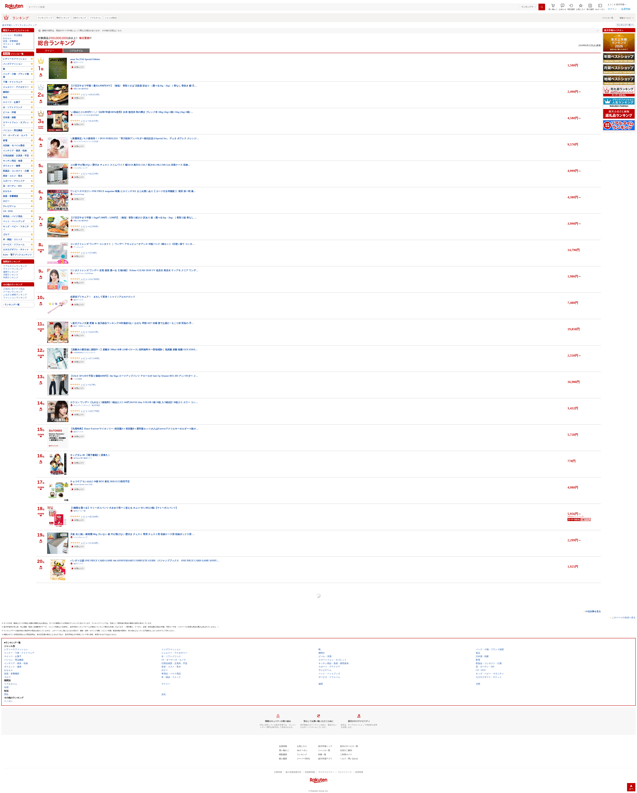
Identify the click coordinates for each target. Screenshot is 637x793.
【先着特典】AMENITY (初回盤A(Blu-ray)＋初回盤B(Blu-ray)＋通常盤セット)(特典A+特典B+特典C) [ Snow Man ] (129, 613)
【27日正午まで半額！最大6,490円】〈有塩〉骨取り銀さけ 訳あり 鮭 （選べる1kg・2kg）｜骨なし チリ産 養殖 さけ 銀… (133, 692)
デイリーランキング (13, 269)
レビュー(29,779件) (90, 411)
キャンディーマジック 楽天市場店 (86, 405)
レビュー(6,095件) (89, 754)
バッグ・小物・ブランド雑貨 (16, 75)
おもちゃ (7, 38)
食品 (5, 47)
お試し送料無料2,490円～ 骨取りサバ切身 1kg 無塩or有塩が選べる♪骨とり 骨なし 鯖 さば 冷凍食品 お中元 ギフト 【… (132, 639)
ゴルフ (6, 234)
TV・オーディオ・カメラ (15, 135)
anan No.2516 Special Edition (85, 59)
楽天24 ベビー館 (79, 511)
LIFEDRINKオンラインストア (84, 352)
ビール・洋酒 (9, 112)
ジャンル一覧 (607, 18)
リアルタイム (95, 18)
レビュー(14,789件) (90, 279)
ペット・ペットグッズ (14, 221)
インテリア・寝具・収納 (15, 150)
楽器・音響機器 (10, 41)
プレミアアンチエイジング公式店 (85, 141)
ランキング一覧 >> (625, 25)
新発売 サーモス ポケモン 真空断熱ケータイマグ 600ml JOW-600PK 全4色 (109, 771)
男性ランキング (62, 18)
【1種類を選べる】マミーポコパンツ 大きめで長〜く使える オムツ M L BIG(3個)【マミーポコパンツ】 (124, 507)
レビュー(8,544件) (89, 516)
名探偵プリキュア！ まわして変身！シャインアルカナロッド (102, 296)
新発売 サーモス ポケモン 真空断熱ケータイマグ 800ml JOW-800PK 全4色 (109, 718)
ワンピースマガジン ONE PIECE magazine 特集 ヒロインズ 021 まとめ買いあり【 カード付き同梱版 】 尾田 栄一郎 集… (133, 191)
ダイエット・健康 (11, 44)
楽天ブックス (78, 62)
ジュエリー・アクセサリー (16, 87)
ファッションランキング (15, 297)
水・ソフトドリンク (12, 107)
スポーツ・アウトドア (14, 181)
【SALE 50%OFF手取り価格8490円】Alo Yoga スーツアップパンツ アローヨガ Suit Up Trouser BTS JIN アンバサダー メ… (134, 376)
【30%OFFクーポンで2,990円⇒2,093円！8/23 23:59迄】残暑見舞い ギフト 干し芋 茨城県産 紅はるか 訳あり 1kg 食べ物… (133, 666)
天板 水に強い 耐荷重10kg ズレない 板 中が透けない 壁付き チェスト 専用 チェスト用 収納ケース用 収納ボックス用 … (132, 534)
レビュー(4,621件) (89, 332)
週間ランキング (10, 272)
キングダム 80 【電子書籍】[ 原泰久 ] (89, 455)
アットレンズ (78, 247)
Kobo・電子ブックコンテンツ (17, 254)
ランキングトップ (45, 18)
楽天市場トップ (9, 25)
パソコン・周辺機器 (12, 35)
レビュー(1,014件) (89, 701)
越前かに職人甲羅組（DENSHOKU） (87, 643)
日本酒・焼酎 (9, 117)
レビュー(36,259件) (90, 675)
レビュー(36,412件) (90, 94)
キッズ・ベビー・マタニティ (16, 227)
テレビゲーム (9, 206)
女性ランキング (79, 18)
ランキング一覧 (12, 304)
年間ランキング (10, 277)
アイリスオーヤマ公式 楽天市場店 (86, 115)
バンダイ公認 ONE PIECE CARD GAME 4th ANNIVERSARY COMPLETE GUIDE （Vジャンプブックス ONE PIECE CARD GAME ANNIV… (144, 560)
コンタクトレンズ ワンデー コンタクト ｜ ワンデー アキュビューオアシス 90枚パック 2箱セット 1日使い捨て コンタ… (132, 244)
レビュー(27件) (88, 384)
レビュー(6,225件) (89, 173)
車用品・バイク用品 (12, 216)
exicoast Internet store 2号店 (83, 484)
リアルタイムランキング (15, 266)
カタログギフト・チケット (16, 249)
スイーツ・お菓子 (11, 102)
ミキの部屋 (77, 379)
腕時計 (6, 92)
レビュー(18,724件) (90, 648)
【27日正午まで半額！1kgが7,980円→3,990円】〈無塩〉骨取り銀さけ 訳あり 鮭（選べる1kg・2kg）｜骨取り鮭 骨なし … (133, 217)
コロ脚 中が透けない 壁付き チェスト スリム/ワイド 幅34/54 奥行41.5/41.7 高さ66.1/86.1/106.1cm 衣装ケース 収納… (130, 164)
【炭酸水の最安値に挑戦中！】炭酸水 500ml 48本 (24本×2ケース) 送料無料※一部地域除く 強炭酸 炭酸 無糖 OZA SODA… (134, 349)
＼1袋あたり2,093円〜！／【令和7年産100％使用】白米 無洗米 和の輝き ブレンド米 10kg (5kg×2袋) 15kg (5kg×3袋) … (131, 112)
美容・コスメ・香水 (12, 176)
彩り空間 (76, 722)
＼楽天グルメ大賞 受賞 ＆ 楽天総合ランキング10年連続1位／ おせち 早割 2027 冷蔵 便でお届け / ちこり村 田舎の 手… (132, 323)
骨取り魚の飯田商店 (80, 89)
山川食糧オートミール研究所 (84, 748)
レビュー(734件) (89, 253)
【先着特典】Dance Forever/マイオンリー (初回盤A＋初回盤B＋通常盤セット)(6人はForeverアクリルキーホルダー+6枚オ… (134, 428)
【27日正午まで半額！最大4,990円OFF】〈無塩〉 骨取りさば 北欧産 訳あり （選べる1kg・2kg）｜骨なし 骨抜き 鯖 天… (133, 85)
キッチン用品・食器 (12, 160)
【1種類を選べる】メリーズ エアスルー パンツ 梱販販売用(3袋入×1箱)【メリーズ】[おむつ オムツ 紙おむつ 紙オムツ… (132, 587)
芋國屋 (75, 669)
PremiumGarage (78, 194)
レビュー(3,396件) (89, 226)
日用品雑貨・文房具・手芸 (16, 155)
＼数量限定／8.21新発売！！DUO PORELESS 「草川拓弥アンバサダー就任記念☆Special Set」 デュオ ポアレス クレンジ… (134, 138)
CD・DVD (8, 211)
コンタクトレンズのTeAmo (83, 273)
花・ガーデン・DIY (12, 186)
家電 (5, 140)
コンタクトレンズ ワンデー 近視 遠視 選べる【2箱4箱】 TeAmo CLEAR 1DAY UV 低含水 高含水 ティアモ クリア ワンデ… (134, 270)
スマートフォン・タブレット (16, 123)
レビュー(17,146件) (90, 358)
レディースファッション (15, 59)
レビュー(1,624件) (89, 543)
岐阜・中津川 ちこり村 (82, 326)
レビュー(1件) (87, 622)
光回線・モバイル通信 (14, 145)
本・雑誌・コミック (12, 239)
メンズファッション (12, 64)
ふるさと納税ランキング (15, 294)
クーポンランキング (13, 292)
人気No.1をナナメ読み (14, 289)
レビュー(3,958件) (89, 596)
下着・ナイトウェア (12, 82)
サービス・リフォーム (14, 244)
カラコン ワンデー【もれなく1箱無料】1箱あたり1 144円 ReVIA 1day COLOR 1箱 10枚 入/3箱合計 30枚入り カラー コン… (134, 402)
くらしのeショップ (80, 168)
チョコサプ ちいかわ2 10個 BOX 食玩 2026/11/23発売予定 (100, 481)
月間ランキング (10, 274)
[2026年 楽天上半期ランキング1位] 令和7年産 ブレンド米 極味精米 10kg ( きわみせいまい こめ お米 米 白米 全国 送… (131, 745)
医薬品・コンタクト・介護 (16, 171)
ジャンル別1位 (111, 18)
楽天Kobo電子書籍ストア (82, 458)
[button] (562, 7)
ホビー (6, 201)
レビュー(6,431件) (89, 121)
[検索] (541, 7)
